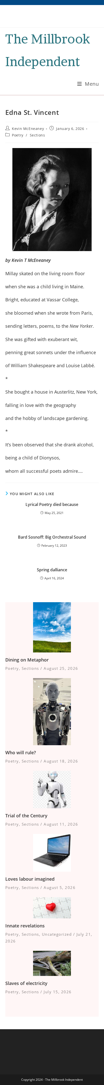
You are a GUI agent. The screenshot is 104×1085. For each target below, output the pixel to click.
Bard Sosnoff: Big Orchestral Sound (52, 537)
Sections (37, 135)
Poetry (17, 135)
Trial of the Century (26, 816)
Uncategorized (57, 934)
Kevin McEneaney (28, 128)
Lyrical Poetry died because (51, 504)
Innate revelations (25, 926)
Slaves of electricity (26, 983)
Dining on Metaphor (27, 660)
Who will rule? (20, 752)
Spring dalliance (52, 570)
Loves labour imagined (30, 879)
